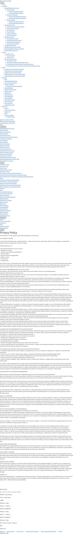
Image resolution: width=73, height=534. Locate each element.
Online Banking (9, 96)
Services (4, 78)
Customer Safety (9, 115)
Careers (2, 119)
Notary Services (9, 95)
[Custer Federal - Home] (7, 121)
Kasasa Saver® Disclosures (16, 21)
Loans (2, 163)
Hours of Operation (10, 110)
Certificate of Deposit (10, 45)
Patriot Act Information (32, 531)
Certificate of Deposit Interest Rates (14, 69)
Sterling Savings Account (13, 42)
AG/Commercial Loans (11, 59)
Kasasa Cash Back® (12, 15)
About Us (3, 217)
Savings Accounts (9, 37)
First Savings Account (12, 38)
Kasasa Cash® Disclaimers (16, 13)
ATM (6, 79)
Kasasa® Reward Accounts (12, 8)
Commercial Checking (13, 28)
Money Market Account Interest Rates (15, 76)
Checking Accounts (10, 25)
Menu (2, 230)
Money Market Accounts (11, 50)
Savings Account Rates (13, 44)
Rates (3, 67)
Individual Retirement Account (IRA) (14, 49)
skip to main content (5, 1)
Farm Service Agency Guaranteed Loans (17, 62)
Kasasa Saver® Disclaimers (16, 23)
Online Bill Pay (8, 98)
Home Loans (10, 57)
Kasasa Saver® (11, 20)
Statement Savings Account (14, 40)
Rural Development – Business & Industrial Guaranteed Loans (23, 66)
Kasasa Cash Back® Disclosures (17, 16)
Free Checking (10, 32)
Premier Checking (11, 33)
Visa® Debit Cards (9, 105)
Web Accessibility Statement (48, 531)
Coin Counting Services (11, 83)
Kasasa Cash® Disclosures (16, 11)
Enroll (13, 123)
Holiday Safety (11, 117)
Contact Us (7, 112)
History (6, 108)
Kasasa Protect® (9, 84)
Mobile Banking (9, 88)
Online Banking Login (6, 123)
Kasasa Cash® (10, 10)
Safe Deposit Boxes (10, 100)
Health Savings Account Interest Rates (15, 74)
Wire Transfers (8, 103)
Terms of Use (20, 531)
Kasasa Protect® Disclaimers (14, 86)
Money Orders (8, 91)
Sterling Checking (11, 35)
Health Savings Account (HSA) (12, 47)
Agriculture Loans (11, 61)
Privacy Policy (10, 531)
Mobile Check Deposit (10, 89)
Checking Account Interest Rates (15, 27)
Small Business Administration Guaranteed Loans (20, 64)
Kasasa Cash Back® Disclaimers (17, 18)
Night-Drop (8, 93)
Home (4, 4)
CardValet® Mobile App (11, 81)
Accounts (3, 126)
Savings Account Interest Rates (13, 72)
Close (2, 3)
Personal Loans (11, 55)
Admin (60, 531)
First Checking (10, 30)
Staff (6, 113)
